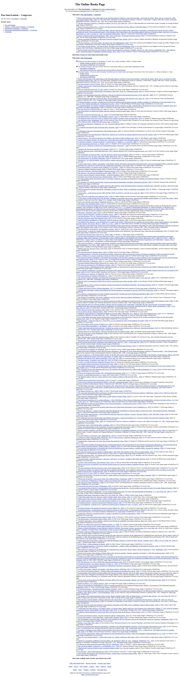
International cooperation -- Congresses (16, 28)
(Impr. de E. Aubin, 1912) (117, 521)
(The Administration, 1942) (103, 43)
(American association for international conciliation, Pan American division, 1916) (116, 285)
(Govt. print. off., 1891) (111, 193)
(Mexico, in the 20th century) (112, 27)
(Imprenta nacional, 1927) (110, 91)
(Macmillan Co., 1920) (95, 276)
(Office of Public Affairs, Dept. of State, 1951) (104, 499)
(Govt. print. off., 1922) (113, 98)
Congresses (8, 32)
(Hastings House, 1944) (97, 177)
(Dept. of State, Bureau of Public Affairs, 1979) (104, 396)
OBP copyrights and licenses (89, 674)
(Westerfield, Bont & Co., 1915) (98, 202)
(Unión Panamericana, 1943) (93, 651)
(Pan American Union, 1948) (95, 337)
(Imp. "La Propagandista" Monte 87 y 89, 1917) (116, 510)
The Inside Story (102, 670)
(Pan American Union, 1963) (90, 421)
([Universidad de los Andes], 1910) (113, 320)
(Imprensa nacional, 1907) (111, 35)
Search (76, 666)
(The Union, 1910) (94, 248)
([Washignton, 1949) (94, 486)
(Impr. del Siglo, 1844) (107, 281)
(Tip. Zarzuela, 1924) (125, 255)
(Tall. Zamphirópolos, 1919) (96, 435)
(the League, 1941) (108, 637)
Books (75, 670)
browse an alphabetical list (81, 11)
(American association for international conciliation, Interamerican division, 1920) (109, 565)
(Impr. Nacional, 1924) (113, 459)
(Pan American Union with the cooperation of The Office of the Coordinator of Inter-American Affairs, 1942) (118, 605)
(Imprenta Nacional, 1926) (113, 464)
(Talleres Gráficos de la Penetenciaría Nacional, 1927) (104, 481)
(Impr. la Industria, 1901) (116, 475)
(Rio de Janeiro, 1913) (111, 612)
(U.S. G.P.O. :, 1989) (124, 237)
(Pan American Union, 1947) (95, 218)
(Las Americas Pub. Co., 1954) (111, 160)
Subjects (103, 666)
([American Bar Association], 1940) (106, 427)
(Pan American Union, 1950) (103, 441)
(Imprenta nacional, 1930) (100, 502)
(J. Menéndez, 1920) (90, 261)
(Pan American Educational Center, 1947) (102, 562)
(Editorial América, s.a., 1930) (98, 524)
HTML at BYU (84, 73)
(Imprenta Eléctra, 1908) (92, 311)
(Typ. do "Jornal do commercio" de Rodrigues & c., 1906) (101, 216)
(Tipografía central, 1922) (89, 212)
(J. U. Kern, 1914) (119, 369)
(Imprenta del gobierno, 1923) (98, 86)
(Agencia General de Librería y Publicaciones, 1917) (103, 615)
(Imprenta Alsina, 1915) (125, 418)
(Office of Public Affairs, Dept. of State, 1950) (104, 497)
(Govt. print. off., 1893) (100, 358)
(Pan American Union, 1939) (123, 553)
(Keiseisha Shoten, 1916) (91, 204)
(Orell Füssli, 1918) (117, 290)
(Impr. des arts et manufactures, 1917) (122, 231)
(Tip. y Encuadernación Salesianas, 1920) (101, 373)
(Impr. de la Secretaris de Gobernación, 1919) (125, 386)
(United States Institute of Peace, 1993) (99, 526)
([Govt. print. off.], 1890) (115, 95)
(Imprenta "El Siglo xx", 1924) (98, 564)
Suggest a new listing (104, 663)
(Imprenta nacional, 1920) (91, 169)
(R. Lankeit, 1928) (117, 134)
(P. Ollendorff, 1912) (93, 349)
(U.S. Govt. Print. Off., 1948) (100, 495)
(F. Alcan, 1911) (126, 207)
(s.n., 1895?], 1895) (90, 391)
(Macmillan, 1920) (93, 158)
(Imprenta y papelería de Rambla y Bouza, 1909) (97, 214)
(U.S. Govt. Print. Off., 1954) (106, 501)
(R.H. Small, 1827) (127, 164)
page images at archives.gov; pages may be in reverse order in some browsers (103, 70)
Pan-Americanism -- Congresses (91, 14)
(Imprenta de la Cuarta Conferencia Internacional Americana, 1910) (107, 346)
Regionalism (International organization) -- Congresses (21, 30)
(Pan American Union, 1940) (121, 580)
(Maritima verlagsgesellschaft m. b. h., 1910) (122, 633)
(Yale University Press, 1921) (110, 118)
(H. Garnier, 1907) (98, 263)
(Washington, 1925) (90, 120)
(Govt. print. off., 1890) (116, 278)
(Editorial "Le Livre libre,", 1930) (100, 167)
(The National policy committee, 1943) (95, 425)
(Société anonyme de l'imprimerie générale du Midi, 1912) (116, 294)
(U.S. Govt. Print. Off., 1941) (127, 573)
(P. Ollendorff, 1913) (93, 274)
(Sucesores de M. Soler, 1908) (97, 364)
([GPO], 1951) (112, 403)
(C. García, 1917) (94, 375)
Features (86, 670)
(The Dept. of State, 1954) (123, 414)
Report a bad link (91, 663)
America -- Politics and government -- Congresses (19, 27)
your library (15, 19)
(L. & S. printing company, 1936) (93, 583)
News (80, 670)
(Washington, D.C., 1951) (116, 641)
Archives (93, 670)
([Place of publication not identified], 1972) (113, 189)
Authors (91, 666)
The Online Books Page (90, 4)
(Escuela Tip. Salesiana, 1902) (121, 448)
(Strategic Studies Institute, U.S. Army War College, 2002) (128, 198)
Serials (109, 666)
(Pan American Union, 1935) (96, 517)
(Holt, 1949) (96, 173)
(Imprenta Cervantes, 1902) (100, 532)
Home (70, 666)
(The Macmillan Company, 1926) (98, 229)
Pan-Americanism (10, 25)
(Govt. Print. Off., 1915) (94, 360)
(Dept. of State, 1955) (94, 519)
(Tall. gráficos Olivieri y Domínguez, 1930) (104, 479)
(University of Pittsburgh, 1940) (110, 437)
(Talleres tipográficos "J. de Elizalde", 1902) (94, 326)
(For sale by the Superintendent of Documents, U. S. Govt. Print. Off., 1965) (124, 491)
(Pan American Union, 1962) (121, 430)
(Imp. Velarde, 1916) (105, 39)
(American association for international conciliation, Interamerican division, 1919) (115, 182)
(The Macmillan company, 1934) (111, 140)
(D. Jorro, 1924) (92, 89)
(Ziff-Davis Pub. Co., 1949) (92, 109)
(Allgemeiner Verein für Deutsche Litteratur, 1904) (103, 220)
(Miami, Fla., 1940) (101, 508)
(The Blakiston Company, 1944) (96, 265)
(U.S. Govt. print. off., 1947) (125, 306)
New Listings (84, 666)
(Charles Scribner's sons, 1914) (108, 138)
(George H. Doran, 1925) (91, 84)
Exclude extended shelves (107, 9)
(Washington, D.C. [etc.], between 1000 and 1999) (101, 124)
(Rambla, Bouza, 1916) (103, 617)
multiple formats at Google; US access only (92, 63)
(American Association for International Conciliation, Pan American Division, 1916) (121, 178)
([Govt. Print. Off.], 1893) (88, 623)
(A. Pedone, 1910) (93, 144)
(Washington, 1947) (122, 549)
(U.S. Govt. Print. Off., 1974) (105, 23)
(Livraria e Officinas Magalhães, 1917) (95, 288)
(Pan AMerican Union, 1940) (95, 196)
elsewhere (24, 19)
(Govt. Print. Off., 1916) (127, 341)
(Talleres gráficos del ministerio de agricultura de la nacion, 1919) (109, 571)
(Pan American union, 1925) (99, 131)
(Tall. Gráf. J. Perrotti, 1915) (127, 558)
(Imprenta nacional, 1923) (99, 171)
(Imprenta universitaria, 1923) (118, 328)
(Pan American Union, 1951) (119, 313)
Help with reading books (77, 663)
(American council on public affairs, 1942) (106, 111)
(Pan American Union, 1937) (96, 462)
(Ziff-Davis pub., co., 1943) (92, 114)
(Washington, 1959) (125, 619)
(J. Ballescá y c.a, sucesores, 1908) (107, 142)
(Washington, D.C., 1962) (113, 297)
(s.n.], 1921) (95, 324)
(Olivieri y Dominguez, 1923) (100, 644)
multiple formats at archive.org (89, 75)
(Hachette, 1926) (98, 127)
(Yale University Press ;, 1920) (110, 377)
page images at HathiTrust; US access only (92, 65)
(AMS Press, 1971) (104, 569)
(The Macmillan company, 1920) (98, 116)
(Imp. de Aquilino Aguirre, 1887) (106, 331)
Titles (97, 666)
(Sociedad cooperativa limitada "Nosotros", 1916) (100, 589)
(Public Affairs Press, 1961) (99, 156)
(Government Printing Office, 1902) (127, 32)
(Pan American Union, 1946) (125, 301)
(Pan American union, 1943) (101, 468)
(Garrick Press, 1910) (93, 380)
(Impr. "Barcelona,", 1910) (103, 145)
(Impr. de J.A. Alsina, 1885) (95, 234)
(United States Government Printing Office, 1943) (109, 653)
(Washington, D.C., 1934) (98, 646)
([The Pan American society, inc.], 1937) (115, 151)
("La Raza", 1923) (110, 504)
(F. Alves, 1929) (87, 473)
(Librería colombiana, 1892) (101, 175)
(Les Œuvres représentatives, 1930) (109, 513)
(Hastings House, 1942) (92, 252)
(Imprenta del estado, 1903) (105, 382)
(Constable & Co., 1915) (114, 407)
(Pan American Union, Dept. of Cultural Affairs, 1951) (115, 452)
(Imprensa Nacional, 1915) (96, 362)
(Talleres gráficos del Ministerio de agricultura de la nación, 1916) (118, 546)
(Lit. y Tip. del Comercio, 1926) (108, 648)
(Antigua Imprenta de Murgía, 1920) (93, 544)
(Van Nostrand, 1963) (95, 149)
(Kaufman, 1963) (105, 154)
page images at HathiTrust (87, 68)
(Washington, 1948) (92, 333)
